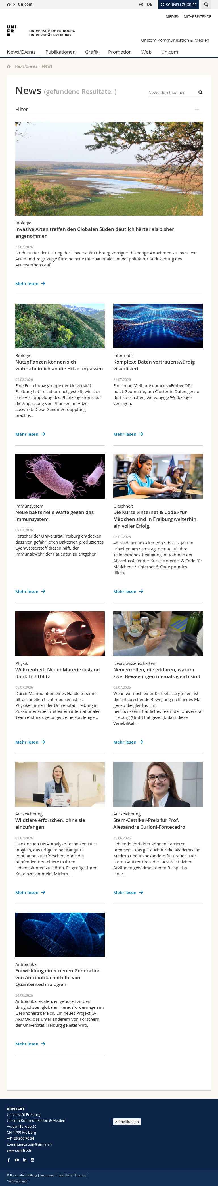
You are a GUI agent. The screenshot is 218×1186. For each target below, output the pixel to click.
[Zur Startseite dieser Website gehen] (9, 66)
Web (146, 52)
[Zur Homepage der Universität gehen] (41, 30)
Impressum (47, 1175)
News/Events (21, 52)
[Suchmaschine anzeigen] (206, 4)
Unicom (25, 4)
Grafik (91, 52)
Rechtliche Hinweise (72, 1175)
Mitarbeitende (197, 16)
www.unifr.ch (19, 1150)
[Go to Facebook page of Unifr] (9, 1159)
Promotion (120, 52)
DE (149, 4)
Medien (173, 16)
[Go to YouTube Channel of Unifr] (17, 1160)
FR (141, 4)
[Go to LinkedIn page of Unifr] (24, 1160)
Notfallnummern (18, 1181)
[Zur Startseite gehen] (9, 4)
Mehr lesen (27, 284)
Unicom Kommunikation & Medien (175, 40)
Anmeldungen (127, 1121)
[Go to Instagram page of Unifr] (32, 1160)
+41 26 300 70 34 (20, 1138)
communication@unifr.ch (29, 1144)
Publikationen (60, 52)
